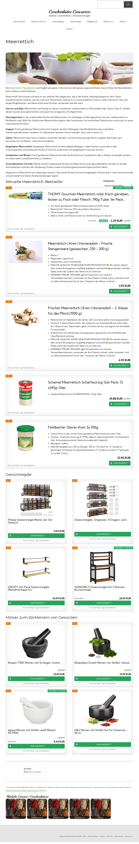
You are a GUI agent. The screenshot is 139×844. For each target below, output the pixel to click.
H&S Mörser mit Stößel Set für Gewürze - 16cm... (100, 731)
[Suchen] (128, 4)
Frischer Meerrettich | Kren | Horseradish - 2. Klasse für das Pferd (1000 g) (88, 310)
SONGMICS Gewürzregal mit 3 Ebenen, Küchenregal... (99, 588)
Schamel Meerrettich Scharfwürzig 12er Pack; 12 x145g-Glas (85, 385)
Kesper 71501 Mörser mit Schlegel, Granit (34, 662)
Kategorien (108, 181)
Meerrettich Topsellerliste (23, 88)
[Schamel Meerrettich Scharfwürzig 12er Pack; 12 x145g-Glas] (25, 393)
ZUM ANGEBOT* (121, 226)
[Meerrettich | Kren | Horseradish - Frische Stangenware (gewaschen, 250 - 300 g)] (25, 252)
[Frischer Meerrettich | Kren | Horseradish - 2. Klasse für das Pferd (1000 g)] (25, 316)
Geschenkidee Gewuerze (69, 12)
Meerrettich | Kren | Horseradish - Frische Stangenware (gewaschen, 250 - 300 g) (80, 246)
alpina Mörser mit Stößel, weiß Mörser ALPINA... (32, 731)
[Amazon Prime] (126, 220)
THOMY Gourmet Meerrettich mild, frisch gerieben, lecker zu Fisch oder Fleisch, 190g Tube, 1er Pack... (88, 197)
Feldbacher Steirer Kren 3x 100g (73, 427)
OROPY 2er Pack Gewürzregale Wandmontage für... (28, 588)
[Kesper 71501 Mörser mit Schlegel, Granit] (36, 643)
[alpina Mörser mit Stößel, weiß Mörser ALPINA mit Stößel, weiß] (36, 710)
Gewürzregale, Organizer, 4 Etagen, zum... (101, 519)
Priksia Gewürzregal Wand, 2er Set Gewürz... (30, 521)
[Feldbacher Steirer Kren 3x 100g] (25, 438)
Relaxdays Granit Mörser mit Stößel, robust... (102, 662)
